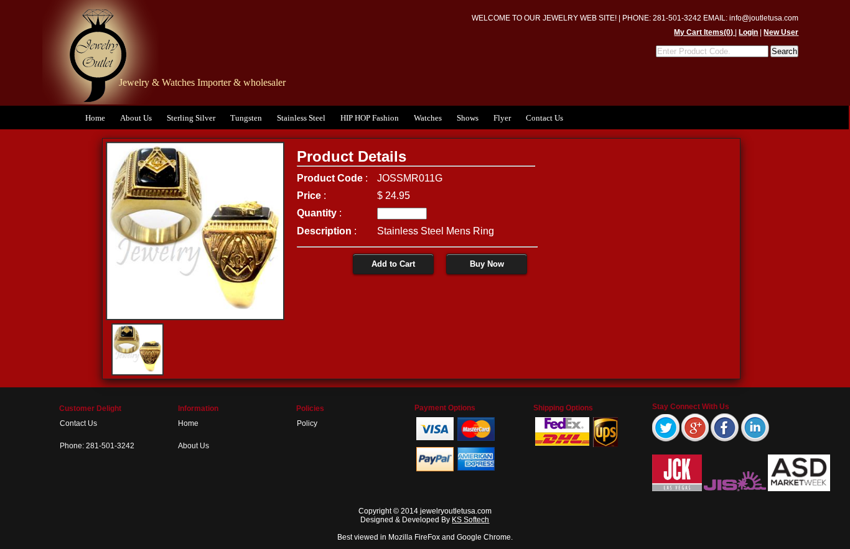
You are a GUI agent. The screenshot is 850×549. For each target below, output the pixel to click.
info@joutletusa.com (763, 18)
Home (95, 117)
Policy (307, 423)
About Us (136, 117)
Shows (468, 117)
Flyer (502, 117)
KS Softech (470, 519)
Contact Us (544, 117)
